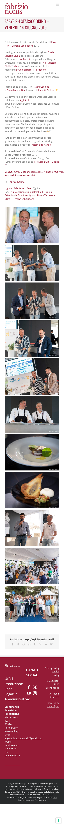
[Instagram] (35, 693)
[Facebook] (29, 687)
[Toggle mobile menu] (57, 4)
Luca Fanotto (24, 59)
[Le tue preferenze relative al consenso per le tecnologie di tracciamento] (59, 821)
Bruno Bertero (24, 69)
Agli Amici (25, 100)
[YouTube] (29, 693)
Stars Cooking (41, 86)
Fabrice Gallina (17, 181)
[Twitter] (35, 687)
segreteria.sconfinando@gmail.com (23, 738)
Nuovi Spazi (53, 706)
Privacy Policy (52, 668)
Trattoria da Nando (41, 144)
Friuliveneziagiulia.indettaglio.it (26, 191)
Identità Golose (46, 90)
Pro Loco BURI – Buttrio (46, 161)
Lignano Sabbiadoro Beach (19, 188)
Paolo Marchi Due (16, 90)
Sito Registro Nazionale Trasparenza (37, 799)
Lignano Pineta (36, 195)
